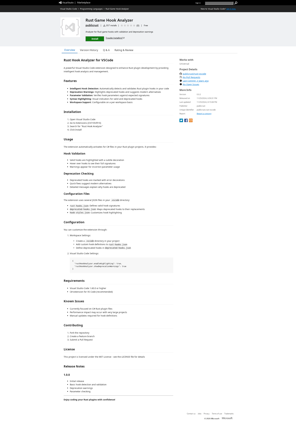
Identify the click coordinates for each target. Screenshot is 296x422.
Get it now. (231, 8)
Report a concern (204, 113)
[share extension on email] (191, 121)
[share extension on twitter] (181, 121)
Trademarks (229, 413)
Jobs (199, 413)
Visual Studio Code (68, 8)
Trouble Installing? (114, 37)
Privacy (207, 413)
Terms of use (217, 413)
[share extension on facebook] (186, 121)
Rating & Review (124, 50)
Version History (89, 50)
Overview (69, 50)
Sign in (198, 3)
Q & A (106, 50)
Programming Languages (91, 8)
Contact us (191, 413)
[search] (235, 3)
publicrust (92, 25)
